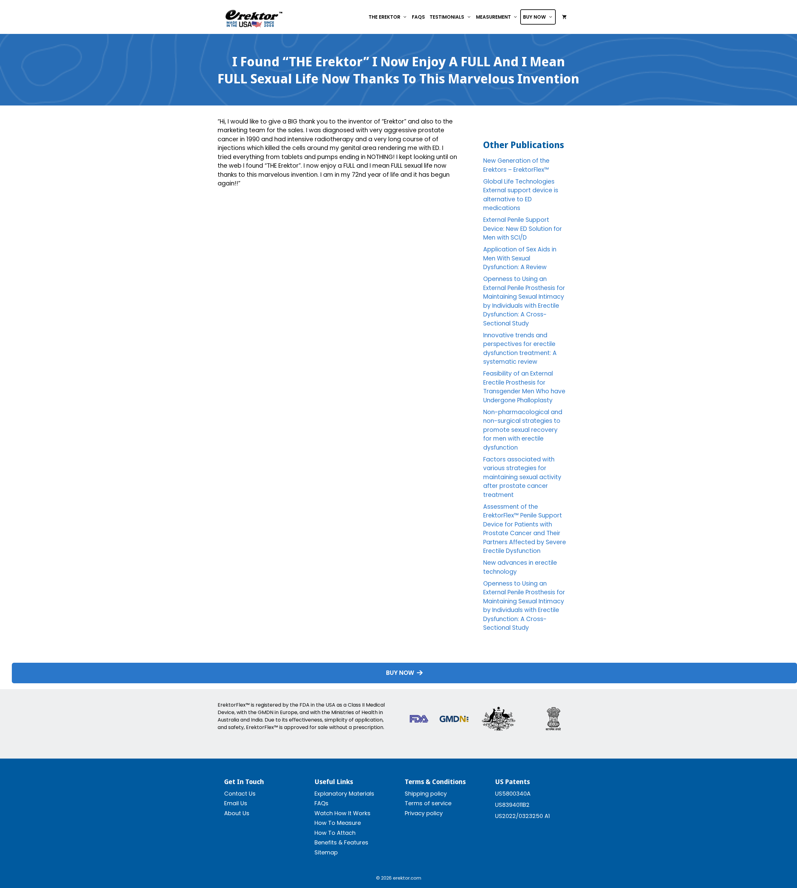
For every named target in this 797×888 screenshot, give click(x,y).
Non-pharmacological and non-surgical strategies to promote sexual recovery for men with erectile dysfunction (522, 430)
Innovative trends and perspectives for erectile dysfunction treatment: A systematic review (520, 348)
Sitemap (326, 852)
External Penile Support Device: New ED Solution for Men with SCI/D (522, 229)
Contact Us (240, 793)
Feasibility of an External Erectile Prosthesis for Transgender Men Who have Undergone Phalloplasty (524, 386)
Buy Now (534, 17)
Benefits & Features (341, 842)
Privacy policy (424, 813)
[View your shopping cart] (564, 17)
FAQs (418, 17)
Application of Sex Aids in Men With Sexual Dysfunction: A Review (519, 258)
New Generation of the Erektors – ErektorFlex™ (516, 165)
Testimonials (447, 17)
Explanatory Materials (344, 793)
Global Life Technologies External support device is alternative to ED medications (520, 195)
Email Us (235, 803)
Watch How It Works (342, 813)
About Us (236, 813)
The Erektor (384, 17)
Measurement (493, 17)
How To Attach (335, 833)
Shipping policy (426, 793)
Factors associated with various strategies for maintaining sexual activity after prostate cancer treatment (522, 477)
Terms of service (428, 803)
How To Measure (337, 823)
